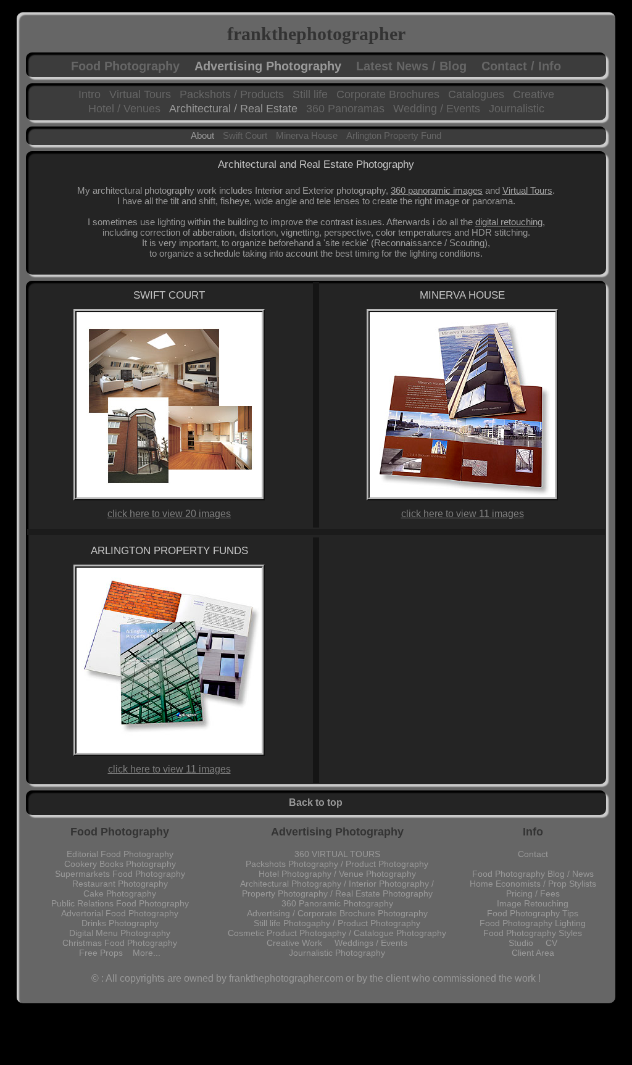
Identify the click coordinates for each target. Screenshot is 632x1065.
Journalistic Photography (337, 953)
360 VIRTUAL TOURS (337, 854)
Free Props (106, 953)
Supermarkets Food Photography (120, 874)
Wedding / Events (436, 108)
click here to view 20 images (169, 513)
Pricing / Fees (533, 893)
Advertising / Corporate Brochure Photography (337, 913)
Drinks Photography (120, 923)
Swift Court (245, 135)
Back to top (316, 802)
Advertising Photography (267, 66)
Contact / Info (521, 66)
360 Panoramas (345, 108)
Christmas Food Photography (119, 943)
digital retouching (509, 222)
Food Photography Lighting (533, 923)
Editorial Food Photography (120, 854)
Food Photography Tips (532, 913)
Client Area (533, 953)
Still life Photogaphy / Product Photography (337, 923)
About (202, 135)
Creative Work (301, 943)
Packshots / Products (232, 94)
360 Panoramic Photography (337, 903)
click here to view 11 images (462, 513)
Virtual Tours (140, 94)
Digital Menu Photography (119, 933)
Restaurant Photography (120, 884)
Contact (533, 854)
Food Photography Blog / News (533, 874)
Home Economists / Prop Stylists (533, 884)
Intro (89, 94)
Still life (310, 94)
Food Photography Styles (532, 933)
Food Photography (125, 66)
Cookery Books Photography (120, 864)
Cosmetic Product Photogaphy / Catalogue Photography (337, 933)
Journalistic (516, 108)
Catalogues (476, 94)
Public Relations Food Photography (120, 903)
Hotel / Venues (124, 108)
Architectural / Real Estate (233, 108)
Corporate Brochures (387, 94)
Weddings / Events (371, 943)
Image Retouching (532, 903)
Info (533, 832)
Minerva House (307, 135)
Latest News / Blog (411, 66)
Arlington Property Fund (393, 135)
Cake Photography (119, 893)
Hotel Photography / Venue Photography (337, 874)
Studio (527, 943)
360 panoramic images (437, 190)
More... (146, 953)
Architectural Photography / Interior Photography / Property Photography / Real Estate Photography (337, 888)
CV (551, 943)
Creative (533, 94)
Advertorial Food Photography (119, 913)
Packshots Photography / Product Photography (337, 864)
